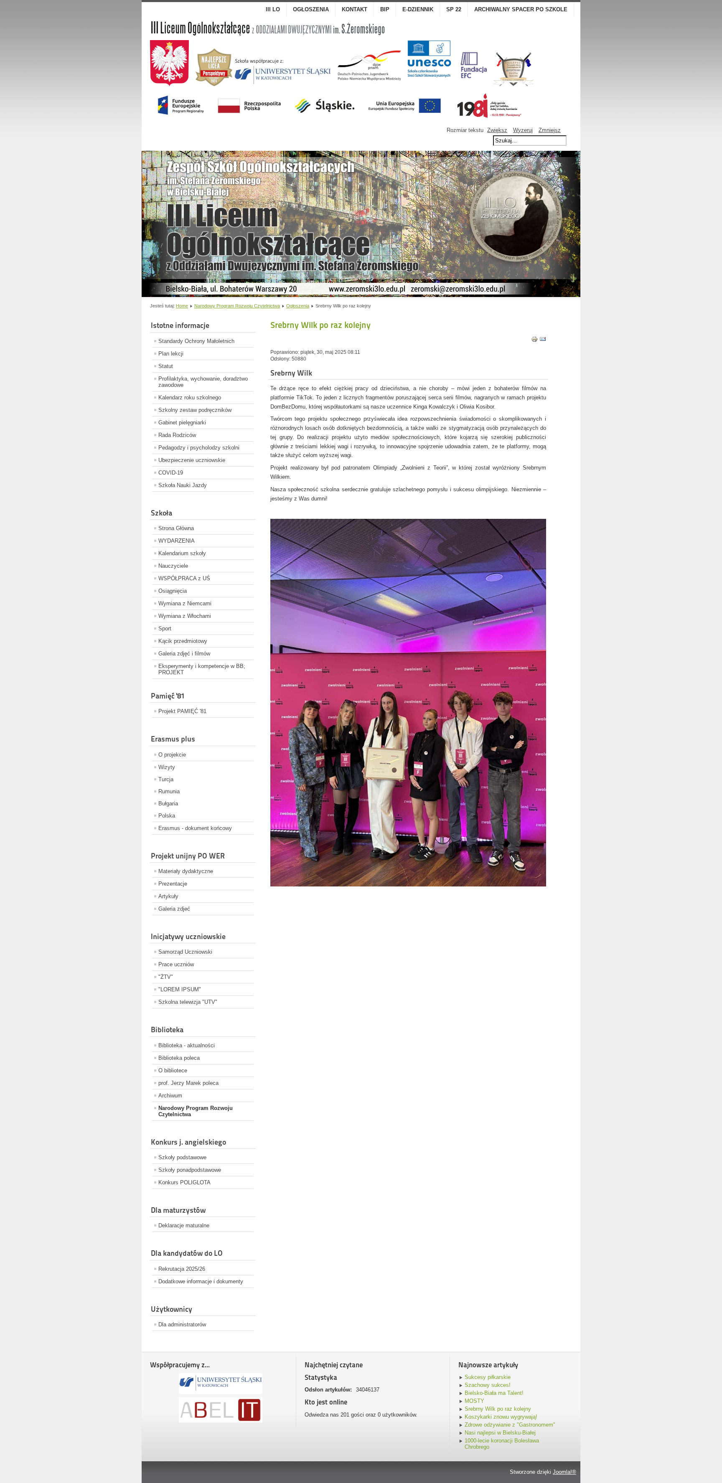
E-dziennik (417, 9)
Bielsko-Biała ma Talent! (494, 1393)
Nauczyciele (173, 566)
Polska (166, 816)
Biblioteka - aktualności (186, 1045)
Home (182, 305)
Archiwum (170, 1095)
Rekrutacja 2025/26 (181, 1269)
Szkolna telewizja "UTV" (187, 1002)
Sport (164, 628)
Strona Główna (176, 528)
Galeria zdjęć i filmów (184, 653)
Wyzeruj (523, 130)
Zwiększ (497, 130)
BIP (384, 9)
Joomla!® (564, 1472)
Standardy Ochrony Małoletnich (196, 341)
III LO (273, 9)
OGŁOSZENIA (311, 9)
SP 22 (453, 9)
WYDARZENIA (176, 541)
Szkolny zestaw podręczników (194, 410)
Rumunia (169, 791)
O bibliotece (172, 1070)
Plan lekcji (170, 353)
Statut (165, 366)
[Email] (542, 341)
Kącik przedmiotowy (182, 641)
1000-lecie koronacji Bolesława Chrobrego (502, 1443)
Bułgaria (168, 803)
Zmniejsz (550, 130)
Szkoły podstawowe (182, 1157)
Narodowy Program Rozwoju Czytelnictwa (237, 305)
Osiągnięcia (172, 591)
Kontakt (354, 9)
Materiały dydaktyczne (185, 871)
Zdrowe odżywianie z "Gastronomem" (510, 1425)
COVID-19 (170, 473)
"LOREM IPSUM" (179, 989)
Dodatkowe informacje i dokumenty (200, 1281)
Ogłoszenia (297, 305)
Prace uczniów (176, 964)
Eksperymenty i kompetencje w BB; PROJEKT (201, 669)
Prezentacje (172, 884)
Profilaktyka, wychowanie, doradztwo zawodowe (203, 382)
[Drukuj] (534, 341)
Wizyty (166, 767)
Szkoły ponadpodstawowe (189, 1170)
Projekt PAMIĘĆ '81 (182, 711)
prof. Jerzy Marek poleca (188, 1083)
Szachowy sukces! (488, 1385)
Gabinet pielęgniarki (182, 422)
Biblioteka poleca (179, 1058)
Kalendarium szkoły (182, 553)
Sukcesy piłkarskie (488, 1377)
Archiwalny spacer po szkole (520, 9)
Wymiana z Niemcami (184, 603)
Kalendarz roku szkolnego (189, 397)
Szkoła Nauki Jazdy (182, 485)
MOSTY (474, 1401)
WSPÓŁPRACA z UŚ (184, 578)
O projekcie (172, 755)
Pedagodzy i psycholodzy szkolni (198, 447)
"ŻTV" (165, 977)
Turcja (165, 779)
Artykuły (168, 896)
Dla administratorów (182, 1324)
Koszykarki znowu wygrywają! (501, 1417)
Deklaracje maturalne (183, 1225)
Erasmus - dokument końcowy (195, 828)
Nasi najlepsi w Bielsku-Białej (500, 1433)
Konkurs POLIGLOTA (184, 1182)
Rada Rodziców (177, 435)
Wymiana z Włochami (184, 616)
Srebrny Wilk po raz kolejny (498, 1409)
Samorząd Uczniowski (185, 952)
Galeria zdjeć (174, 909)
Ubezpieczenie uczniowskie (191, 460)
